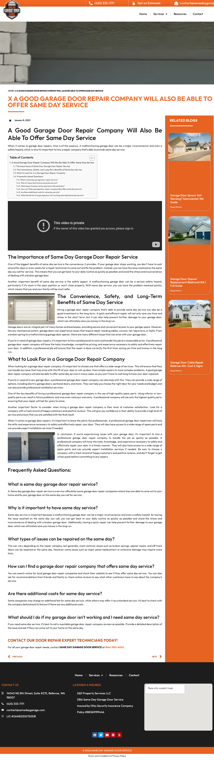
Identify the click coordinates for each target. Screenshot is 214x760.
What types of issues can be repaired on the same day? (42, 186)
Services (158, 14)
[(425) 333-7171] (91, 3)
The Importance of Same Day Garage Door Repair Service (43, 166)
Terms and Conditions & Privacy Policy (107, 756)
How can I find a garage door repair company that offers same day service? (51, 189)
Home (143, 14)
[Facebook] (94, 735)
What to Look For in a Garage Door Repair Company (41, 173)
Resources (180, 14)
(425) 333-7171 (104, 3)
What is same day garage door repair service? (39, 180)
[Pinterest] (113, 735)
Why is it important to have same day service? (39, 183)
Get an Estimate (149, 3)
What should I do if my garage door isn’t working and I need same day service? (52, 195)
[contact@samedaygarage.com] (176, 3)
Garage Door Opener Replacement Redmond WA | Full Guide (188, 282)
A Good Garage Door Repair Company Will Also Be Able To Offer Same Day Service (52, 162)
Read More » (176, 207)
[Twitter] (101, 735)
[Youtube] (107, 735)
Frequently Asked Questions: (30, 176)
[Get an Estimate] (134, 3)
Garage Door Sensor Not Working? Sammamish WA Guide (187, 198)
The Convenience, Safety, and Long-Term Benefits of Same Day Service (49, 169)
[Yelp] (119, 735)
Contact (198, 14)
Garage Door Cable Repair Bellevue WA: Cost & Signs (187, 364)
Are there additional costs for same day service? (40, 192)
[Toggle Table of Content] (90, 158)
